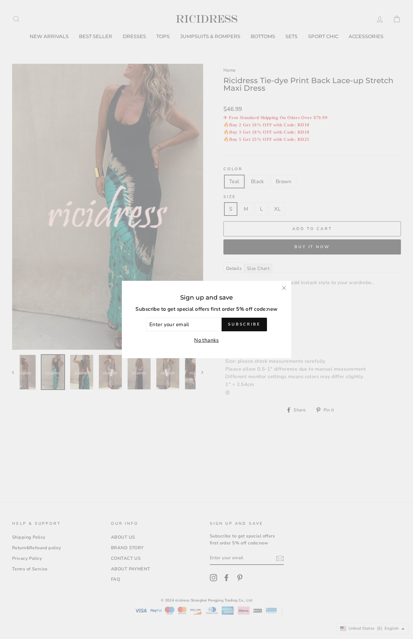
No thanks (206, 340)
